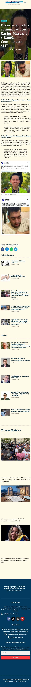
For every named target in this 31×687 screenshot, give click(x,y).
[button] (25, 2)
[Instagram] (18, 619)
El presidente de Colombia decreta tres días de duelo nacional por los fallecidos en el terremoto (20, 322)
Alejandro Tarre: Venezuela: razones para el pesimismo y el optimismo (20, 393)
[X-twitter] (13, 619)
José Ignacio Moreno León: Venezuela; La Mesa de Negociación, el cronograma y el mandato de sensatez (20, 345)
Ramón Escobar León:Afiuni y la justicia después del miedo (20, 410)
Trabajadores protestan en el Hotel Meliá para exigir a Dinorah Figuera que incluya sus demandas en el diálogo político (20, 294)
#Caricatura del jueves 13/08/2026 (18, 261)
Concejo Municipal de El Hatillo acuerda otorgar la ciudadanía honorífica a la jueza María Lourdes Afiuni (15, 560)
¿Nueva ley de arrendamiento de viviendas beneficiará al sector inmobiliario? (20, 307)
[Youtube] (22, 619)
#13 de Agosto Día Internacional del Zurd (18, 276)
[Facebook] (9, 619)
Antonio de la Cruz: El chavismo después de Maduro (20, 359)
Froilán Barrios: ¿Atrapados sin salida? (20, 377)
